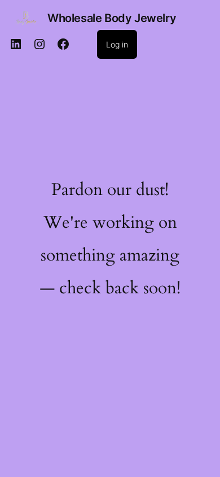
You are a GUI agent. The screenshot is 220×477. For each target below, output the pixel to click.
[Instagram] (39, 44)
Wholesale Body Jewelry (111, 18)
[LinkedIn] (16, 44)
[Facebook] (63, 44)
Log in (117, 44)
